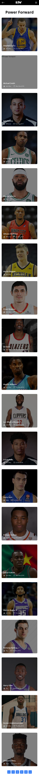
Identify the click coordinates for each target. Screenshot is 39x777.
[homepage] (20, 2)
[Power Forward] (19, 34)
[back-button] (3, 2)
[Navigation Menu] (36, 2)
